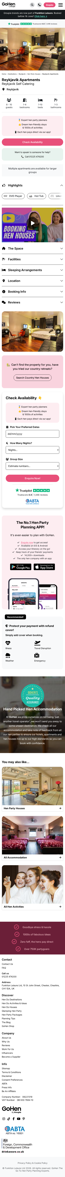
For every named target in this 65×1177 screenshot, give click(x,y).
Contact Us (7, 964)
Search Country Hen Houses (32, 377)
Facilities (14, 259)
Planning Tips (8, 1018)
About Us (6, 1037)
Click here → (40, 16)
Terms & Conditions (11, 1072)
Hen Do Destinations (12, 999)
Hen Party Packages (12, 1014)
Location (14, 281)
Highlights (15, 185)
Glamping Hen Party (12, 1011)
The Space (15, 248)
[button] (32, 4)
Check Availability (32, 142)
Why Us (6, 1041)
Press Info (7, 1087)
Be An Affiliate (9, 1091)
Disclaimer (7, 1076)
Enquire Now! (32, 478)
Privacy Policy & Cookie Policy (32, 1163)
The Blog (6, 1022)
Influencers (7, 1053)
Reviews (14, 302)
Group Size (16, 459)
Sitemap (6, 1068)
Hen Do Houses (9, 1007)
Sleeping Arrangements (25, 270)
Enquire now (27, 542)
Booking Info (17, 291)
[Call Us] (39, 4)
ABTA (4, 1083)
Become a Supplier (11, 1056)
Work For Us (8, 1049)
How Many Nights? (20, 443)
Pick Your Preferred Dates (24, 427)
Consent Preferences (12, 1079)
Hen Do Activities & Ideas (14, 1003)
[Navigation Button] (60, 5)
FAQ (4, 967)
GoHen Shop (8, 1026)
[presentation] (5, 49)
